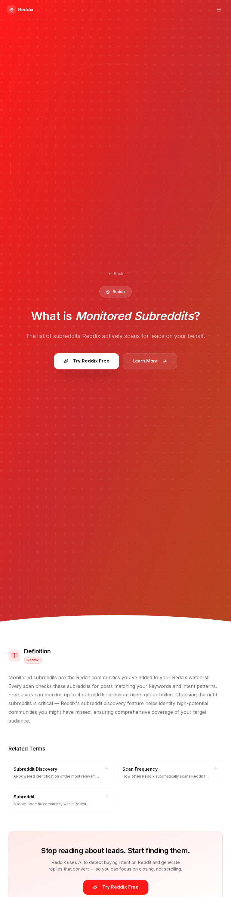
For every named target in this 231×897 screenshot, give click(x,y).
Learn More (145, 361)
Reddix (25, 9)
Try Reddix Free (91, 361)
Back (118, 273)
